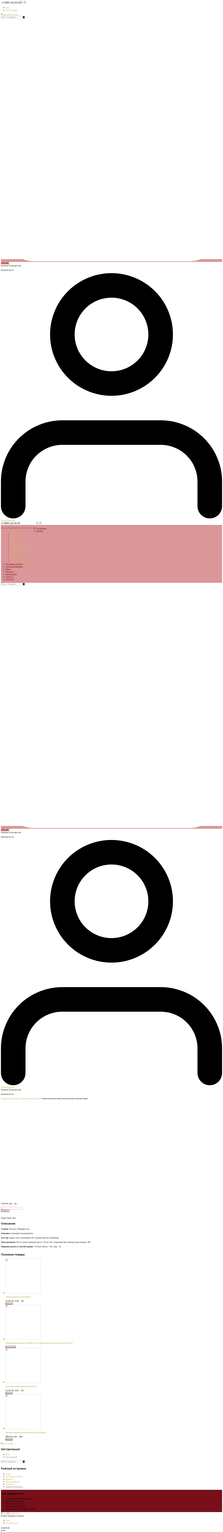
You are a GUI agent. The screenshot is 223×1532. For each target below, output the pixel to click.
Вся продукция (16, 533)
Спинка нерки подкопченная (18, 1297)
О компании (41, 528)
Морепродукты (17, 538)
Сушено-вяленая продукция (22, 548)
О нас (8, 1474)
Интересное (11, 574)
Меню (8, 569)
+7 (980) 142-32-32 (11, 2)
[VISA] (4, 1513)
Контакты (10, 579)
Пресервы (14, 556)
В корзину (5, 1211)
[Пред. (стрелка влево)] (2, 1530)
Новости (9, 577)
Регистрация (11, 10)
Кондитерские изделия (20, 561)
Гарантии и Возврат (14, 566)
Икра (12, 541)
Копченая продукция (19, 543)
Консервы (14, 554)
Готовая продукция (19, 536)
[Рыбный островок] (10, 14)
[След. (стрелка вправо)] (4, 1530)
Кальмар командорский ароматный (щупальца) (26, 1432)
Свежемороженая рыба (20, 546)
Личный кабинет (13, 1481)
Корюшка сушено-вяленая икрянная (21, 1386)
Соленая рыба (16, 551)
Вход (8, 7)
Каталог (39, 531)
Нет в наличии (10, 1347)
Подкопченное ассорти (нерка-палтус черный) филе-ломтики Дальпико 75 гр (39, 1343)
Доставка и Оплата (14, 564)
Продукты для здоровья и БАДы (24, 559)
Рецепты (9, 571)
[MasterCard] (13, 1513)
